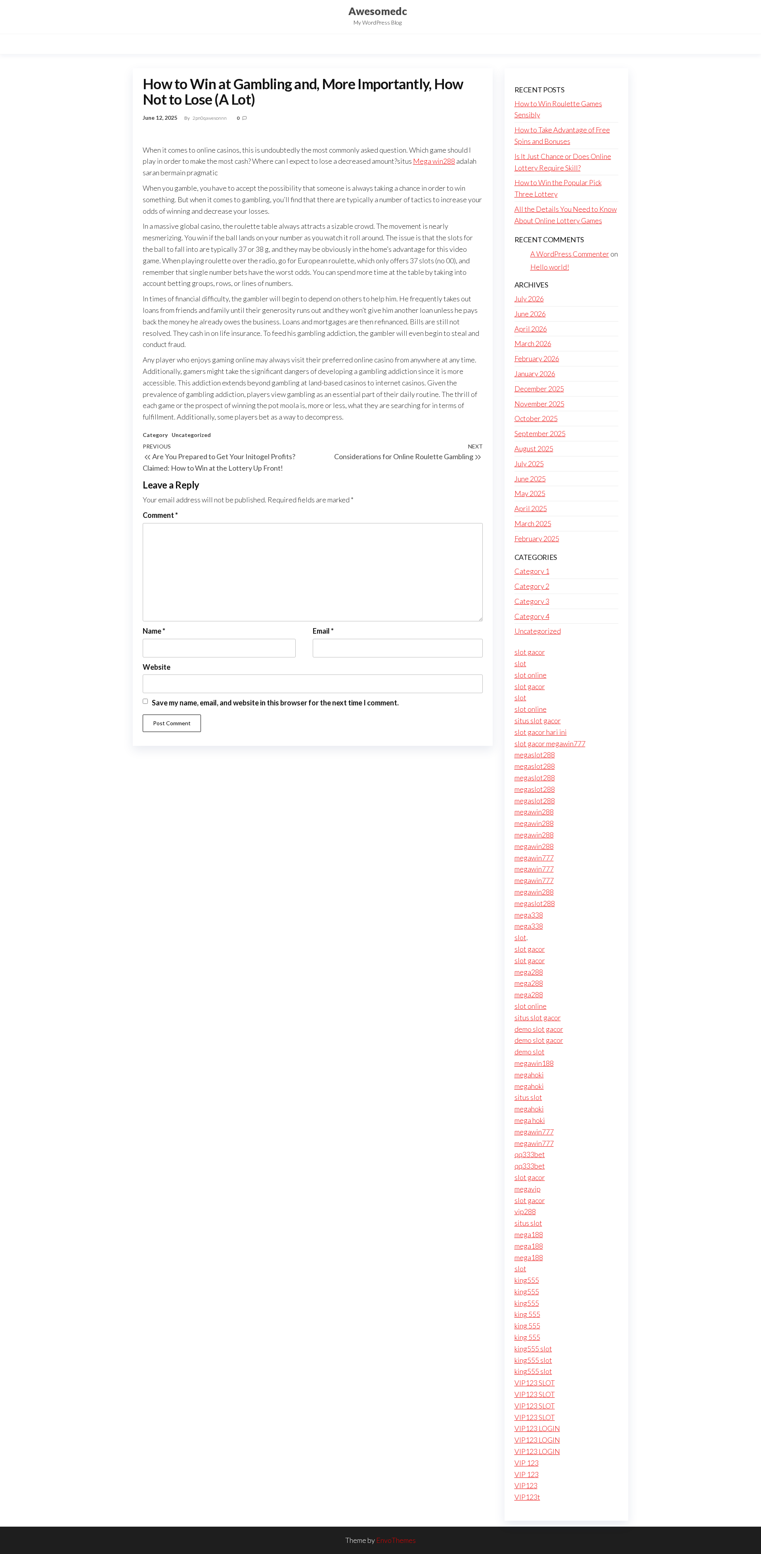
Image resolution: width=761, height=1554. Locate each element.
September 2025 (540, 433)
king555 (526, 1280)
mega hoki (529, 1120)
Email (323, 631)
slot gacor (529, 652)
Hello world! (549, 267)
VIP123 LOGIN (537, 1428)
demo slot (529, 1051)
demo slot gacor (538, 1029)
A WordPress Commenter (569, 253)
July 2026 (529, 298)
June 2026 (530, 313)
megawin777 (534, 857)
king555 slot (533, 1348)
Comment (160, 515)
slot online (530, 675)
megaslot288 (534, 754)
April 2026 (530, 328)
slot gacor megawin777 (549, 743)
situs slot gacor (537, 720)
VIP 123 (526, 1462)
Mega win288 (434, 161)
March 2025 (532, 523)
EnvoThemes (396, 1540)
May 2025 (529, 493)
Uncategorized (191, 434)
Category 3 (531, 601)
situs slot (528, 1097)
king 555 (527, 1314)
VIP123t (527, 1497)
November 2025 (539, 403)
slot (520, 663)
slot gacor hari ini (540, 732)
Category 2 (531, 586)
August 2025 (533, 448)
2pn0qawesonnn (210, 118)
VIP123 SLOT (534, 1382)
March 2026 (532, 343)
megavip (527, 1188)
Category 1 (531, 571)
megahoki (529, 1074)
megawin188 (534, 1063)
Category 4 (531, 616)
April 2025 (530, 508)
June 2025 (530, 478)
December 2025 (539, 388)
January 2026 (534, 373)
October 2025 (536, 418)
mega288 (528, 972)
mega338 (528, 914)
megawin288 (534, 811)
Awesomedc (377, 11)
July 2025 (529, 463)
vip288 (525, 1211)
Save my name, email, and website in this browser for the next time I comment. (275, 702)
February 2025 (536, 538)
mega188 (528, 1234)
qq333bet (529, 1154)
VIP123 (525, 1485)
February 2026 (536, 358)
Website (156, 667)
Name (154, 631)
